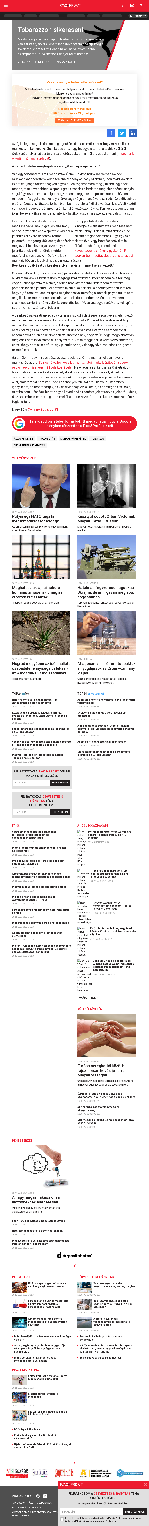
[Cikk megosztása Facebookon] (111, 133)
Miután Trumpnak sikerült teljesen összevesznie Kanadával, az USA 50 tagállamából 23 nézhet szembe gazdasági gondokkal (41, 948)
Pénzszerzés (22, 1140)
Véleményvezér (24, 458)
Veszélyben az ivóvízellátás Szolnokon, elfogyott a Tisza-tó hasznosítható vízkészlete (41, 743)
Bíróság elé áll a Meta (27, 1429)
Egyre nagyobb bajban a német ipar (100, 1357)
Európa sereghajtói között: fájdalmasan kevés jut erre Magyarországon (101, 1070)
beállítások (53, 1512)
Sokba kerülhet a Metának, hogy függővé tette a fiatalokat (47, 1378)
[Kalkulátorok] (123, 5)
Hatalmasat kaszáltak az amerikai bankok (37, 1230)
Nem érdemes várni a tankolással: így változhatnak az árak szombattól (34, 701)
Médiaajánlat (45, 1503)
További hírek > (87, 997)
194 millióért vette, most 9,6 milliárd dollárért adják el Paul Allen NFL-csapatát (109, 834)
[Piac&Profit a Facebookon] (38, 1496)
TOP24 (20, 693)
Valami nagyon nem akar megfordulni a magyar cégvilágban (114, 1285)
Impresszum (19, 1503)
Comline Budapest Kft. (44, 409)
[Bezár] (145, 1484)
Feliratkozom (60, 782)
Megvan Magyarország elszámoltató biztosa (39, 886)
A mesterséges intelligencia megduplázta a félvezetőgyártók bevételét (47, 1321)
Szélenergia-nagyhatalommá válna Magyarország (98, 1109)
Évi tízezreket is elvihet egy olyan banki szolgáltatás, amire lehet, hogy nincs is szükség (106, 1095)
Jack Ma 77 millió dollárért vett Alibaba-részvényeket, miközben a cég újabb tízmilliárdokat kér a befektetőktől (114, 965)
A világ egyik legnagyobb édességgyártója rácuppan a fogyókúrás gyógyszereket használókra (39, 1348)
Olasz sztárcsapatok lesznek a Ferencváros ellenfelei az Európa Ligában (103, 753)
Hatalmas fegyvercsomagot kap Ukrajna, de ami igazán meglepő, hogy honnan (105, 592)
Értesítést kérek (134, 1512)
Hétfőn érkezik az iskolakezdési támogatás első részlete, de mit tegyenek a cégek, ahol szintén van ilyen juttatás (106, 1348)
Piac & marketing (25, 1369)
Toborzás (98, 438)
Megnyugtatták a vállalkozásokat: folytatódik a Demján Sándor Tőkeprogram (40, 1242)
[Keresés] (141, 5)
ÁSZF (31, 1503)
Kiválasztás (47, 438)
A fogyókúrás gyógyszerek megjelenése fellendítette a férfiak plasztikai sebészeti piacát (41, 875)
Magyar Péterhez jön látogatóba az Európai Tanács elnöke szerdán (38, 756)
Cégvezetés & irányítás (29, 445)
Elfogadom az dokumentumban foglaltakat (103, 1520)
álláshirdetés (23, 438)
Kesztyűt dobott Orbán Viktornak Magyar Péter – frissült (106, 518)
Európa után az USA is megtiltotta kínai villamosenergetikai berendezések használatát (48, 1304)
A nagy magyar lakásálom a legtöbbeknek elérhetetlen (37, 934)
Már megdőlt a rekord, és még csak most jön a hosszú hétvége (105, 1121)
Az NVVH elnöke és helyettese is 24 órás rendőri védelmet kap (106, 701)
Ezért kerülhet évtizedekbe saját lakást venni (39, 1220)
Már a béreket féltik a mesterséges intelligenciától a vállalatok (35, 1359)
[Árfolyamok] (132, 5)
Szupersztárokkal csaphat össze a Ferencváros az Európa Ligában (41, 730)
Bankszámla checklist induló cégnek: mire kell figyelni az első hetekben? (112, 1304)
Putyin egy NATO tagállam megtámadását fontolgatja (36, 518)
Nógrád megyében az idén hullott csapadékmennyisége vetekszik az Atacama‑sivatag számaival (41, 668)
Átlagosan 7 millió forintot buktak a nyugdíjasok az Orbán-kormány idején (106, 668)
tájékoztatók (36, 1512)
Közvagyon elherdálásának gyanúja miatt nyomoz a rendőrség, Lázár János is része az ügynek (39, 715)
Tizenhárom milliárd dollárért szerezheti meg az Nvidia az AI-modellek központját (110, 873)
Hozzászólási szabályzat (27, 1507)
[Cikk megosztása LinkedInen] (133, 133)
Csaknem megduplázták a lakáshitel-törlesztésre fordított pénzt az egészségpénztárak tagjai (34, 834)
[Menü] (6, 5)
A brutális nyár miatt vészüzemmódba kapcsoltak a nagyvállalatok (111, 1321)
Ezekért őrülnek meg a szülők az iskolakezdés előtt (47, 1413)
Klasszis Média (20, 1515)
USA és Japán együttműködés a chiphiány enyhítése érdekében (47, 1285)
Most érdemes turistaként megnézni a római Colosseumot (39, 849)
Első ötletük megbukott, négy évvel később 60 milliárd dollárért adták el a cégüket (113, 931)
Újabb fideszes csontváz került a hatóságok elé (40, 922)
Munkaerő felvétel (73, 438)
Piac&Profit (66, 62)
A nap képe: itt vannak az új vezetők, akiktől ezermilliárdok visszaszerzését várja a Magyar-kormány (106, 728)
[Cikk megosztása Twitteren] (122, 133)
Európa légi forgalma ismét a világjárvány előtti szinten (40, 911)
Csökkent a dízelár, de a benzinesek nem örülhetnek (101, 714)
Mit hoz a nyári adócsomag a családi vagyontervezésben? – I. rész (34, 898)
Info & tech (21, 1277)
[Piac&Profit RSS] (45, 1496)
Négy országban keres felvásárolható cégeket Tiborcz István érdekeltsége (112, 905)
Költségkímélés (89, 1009)
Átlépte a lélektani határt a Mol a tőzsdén (102, 741)
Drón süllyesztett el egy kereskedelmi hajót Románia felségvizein (38, 862)
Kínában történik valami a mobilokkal (43, 1395)
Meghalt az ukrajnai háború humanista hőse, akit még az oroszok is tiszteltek (37, 592)
